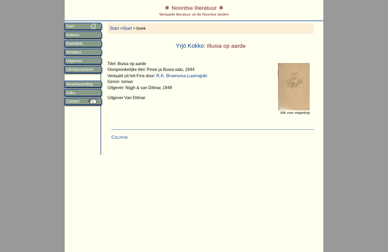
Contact (72, 101)
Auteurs (72, 35)
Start (70, 26)
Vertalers (73, 52)
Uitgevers (74, 61)
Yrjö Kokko (190, 45)
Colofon (119, 137)
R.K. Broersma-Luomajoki (181, 75)
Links (70, 93)
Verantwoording (79, 84)
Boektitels (74, 43)
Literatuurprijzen (79, 69)
